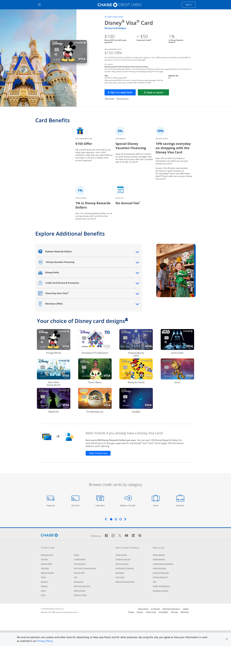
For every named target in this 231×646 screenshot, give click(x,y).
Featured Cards (47, 555)
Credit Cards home (114, 17)
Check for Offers (80, 595)
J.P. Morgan (155, 609)
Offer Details (109, 98)
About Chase (143, 609)
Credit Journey (121, 555)
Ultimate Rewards (160, 577)
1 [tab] (111, 519)
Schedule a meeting (160, 590)
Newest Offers (46, 564)
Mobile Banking (159, 559)
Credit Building (80, 559)
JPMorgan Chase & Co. (171, 609)
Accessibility (163, 612)
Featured (51, 505)
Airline (43, 590)
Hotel (43, 595)
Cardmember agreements (163, 564)
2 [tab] (116, 519)
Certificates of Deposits (125, 568)
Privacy (131, 612)
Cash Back (100, 505)
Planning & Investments (125, 581)
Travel (156, 505)
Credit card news (159, 568)
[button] (227, 639)
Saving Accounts (122, 564)
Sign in (190, 4)
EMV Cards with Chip (82, 586)
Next (125, 519)
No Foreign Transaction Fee (85, 568)
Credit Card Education (161, 586)
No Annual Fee (80, 564)
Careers (186, 609)
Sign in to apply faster (123, 93)
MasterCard (78, 581)
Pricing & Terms (123, 98)
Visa (75, 577)
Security (140, 612)
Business (180, 505)
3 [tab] (120, 519)
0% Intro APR (79, 573)
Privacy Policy (45, 641)
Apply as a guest (158, 93)
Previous (106, 519)
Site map (174, 612)
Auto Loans (120, 577)
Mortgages (120, 573)
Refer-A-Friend (79, 590)
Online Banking (159, 555)
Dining (76, 555)
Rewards (44, 586)
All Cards (75, 505)
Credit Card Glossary (161, 573)
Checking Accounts (123, 559)
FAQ (154, 581)
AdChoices (184, 612)
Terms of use (151, 612)
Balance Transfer (128, 505)
